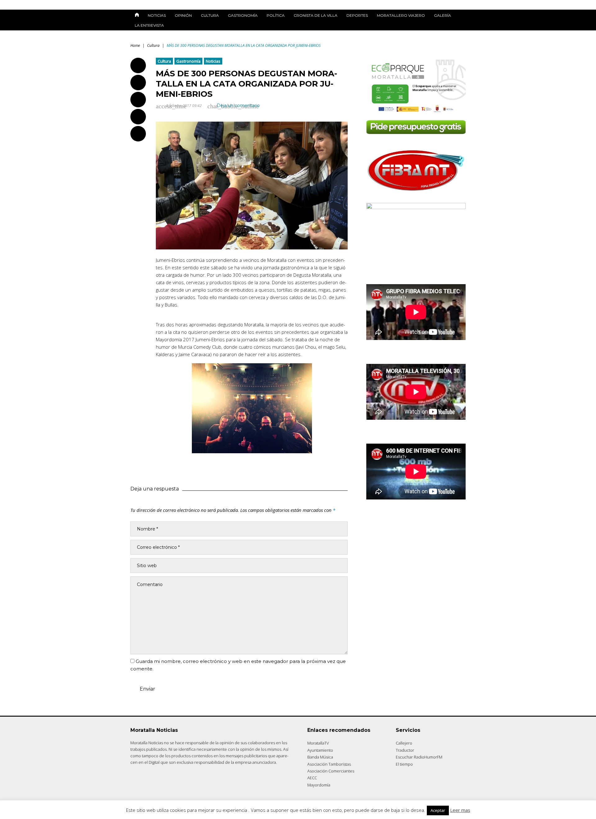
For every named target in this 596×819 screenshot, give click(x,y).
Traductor (405, 750)
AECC (312, 778)
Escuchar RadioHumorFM (419, 757)
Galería (442, 15)
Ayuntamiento (320, 750)
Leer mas (460, 810)
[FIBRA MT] (416, 193)
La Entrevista (149, 25)
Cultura (210, 15)
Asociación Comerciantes (330, 771)
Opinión (183, 15)
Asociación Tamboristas (329, 764)
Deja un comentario (238, 105)
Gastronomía (243, 15)
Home (135, 45)
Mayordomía (318, 785)
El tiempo (404, 764)
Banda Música (320, 757)
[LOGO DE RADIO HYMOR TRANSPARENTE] (416, 207)
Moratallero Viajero (401, 15)
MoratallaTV (318, 743)
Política (276, 15)
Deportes (357, 15)
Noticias (157, 15)
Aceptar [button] (438, 810)
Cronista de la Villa (315, 15)
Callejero (404, 743)
